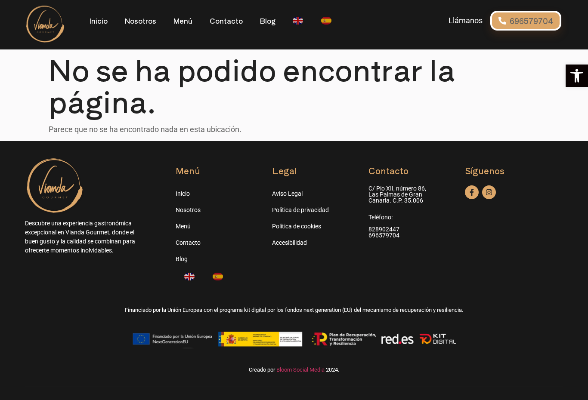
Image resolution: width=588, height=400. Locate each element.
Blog (267, 20)
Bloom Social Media (300, 369)
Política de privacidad (300, 209)
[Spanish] (327, 21)
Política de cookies (296, 226)
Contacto (226, 20)
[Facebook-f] (472, 192)
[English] (298, 21)
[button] (577, 76)
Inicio (98, 20)
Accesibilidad (289, 242)
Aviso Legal (287, 193)
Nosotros (140, 20)
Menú (182, 20)
